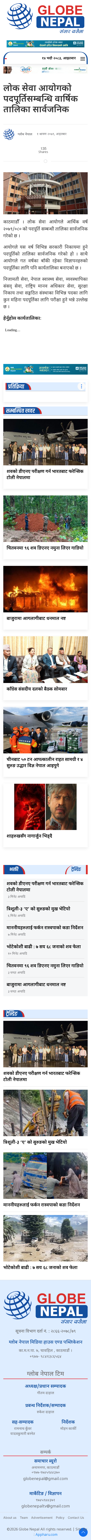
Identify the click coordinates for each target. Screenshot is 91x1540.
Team (24, 1517)
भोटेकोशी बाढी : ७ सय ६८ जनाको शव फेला (44, 947)
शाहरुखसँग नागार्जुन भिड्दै (29, 836)
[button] (83, 58)
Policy (60, 1517)
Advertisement (42, 1517)
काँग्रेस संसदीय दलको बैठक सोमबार (37, 689)
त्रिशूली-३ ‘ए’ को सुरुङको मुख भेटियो (38, 909)
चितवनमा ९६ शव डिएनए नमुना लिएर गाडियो (45, 548)
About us (10, 1517)
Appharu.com (46, 1535)
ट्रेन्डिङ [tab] (76, 869)
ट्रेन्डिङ (12, 1014)
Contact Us (76, 1517)
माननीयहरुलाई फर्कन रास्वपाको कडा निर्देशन (45, 928)
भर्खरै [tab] (13, 869)
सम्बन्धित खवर (20, 411)
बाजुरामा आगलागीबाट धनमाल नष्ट (36, 619)
